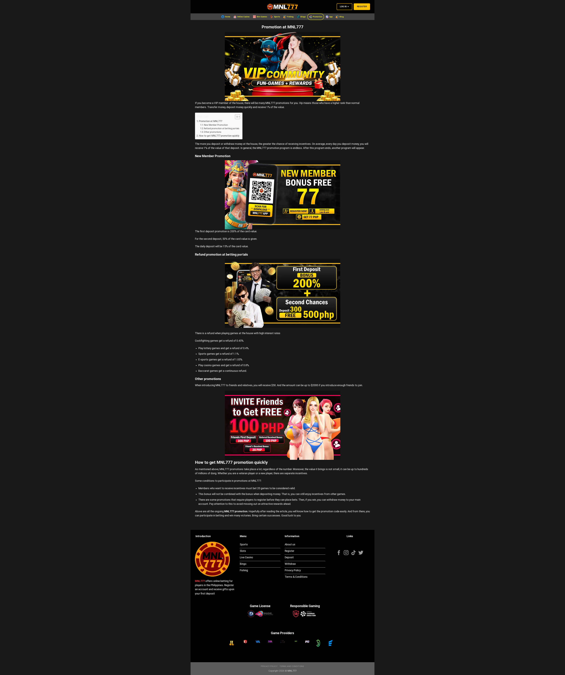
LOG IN (344, 6)
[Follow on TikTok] (353, 553)
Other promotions (212, 132)
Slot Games (262, 17)
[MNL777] (282, 6)
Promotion (317, 17)
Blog (341, 17)
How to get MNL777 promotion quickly (219, 135)
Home (227, 17)
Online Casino (243, 17)
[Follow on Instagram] (346, 553)
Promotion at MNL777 (210, 121)
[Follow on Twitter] (360, 553)
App (331, 17)
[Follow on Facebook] (338, 553)
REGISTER (362, 6)
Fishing (290, 17)
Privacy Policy (269, 666)
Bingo (303, 17)
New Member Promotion (216, 125)
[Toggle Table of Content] (236, 116)
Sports (277, 17)
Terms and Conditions (292, 666)
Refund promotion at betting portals (221, 128)
